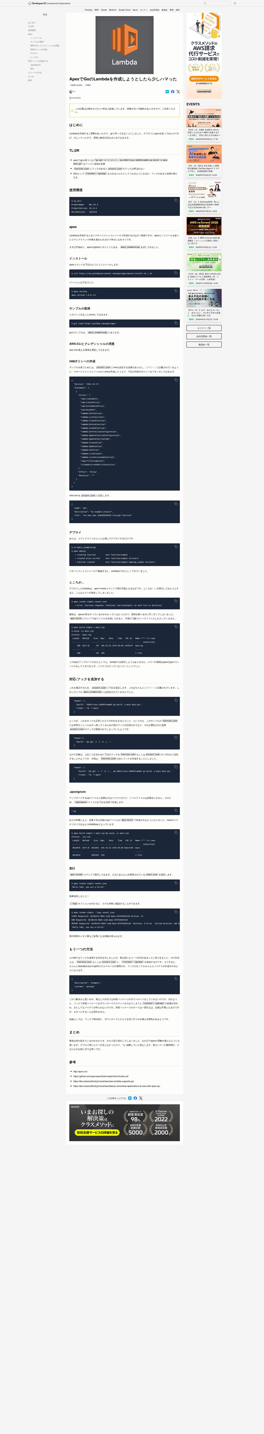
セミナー (144, 9)
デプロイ (34, 53)
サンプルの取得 (37, 41)
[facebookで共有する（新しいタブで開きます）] (172, 91)
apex (30, 34)
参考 (30, 80)
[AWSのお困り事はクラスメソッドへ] (124, 1122)
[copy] (176, 200)
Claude (104, 9)
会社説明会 (155, 9)
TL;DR (31, 26)
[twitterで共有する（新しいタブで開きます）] (178, 91)
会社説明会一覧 (204, 336)
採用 (178, 9)
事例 (172, 9)
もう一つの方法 (35, 72)
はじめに (32, 22)
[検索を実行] (205, 3)
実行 (32, 68)
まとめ (31, 76)
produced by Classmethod (58, 3)
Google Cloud (124, 9)
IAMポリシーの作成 (38, 49)
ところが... (35, 57)
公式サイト (151, 367)
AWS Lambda (77, 85)
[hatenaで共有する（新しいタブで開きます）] (167, 91)
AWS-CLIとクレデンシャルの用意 (44, 45)
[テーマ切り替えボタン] (235, 3)
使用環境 (32, 30)
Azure (135, 9)
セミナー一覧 (204, 328)
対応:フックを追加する (38, 61)
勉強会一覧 (204, 344)
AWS (96, 9)
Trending (88, 9)
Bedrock (112, 9)
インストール (36, 37)
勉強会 (164, 9)
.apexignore (35, 64)
